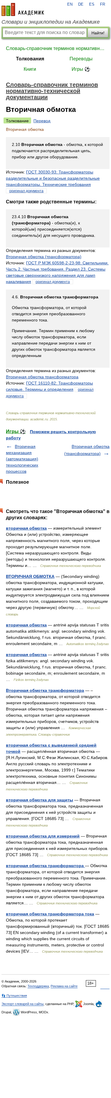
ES (91, 4)
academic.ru (22, 9)
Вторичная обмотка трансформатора (42, 376)
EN (70, 4)
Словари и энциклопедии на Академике (50, 22)
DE (80, 4)
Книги (30, 69)
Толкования (30, 58)
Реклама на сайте (64, 986)
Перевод (41, 120)
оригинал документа (26, 191)
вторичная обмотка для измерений (43, 836)
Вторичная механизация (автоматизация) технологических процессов (22, 459)
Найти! (97, 32)
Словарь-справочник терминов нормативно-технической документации (55, 48)
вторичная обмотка (26, 528)
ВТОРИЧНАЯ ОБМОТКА (30, 576)
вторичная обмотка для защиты (39, 800)
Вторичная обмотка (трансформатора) (43, 256)
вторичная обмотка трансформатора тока (50, 913)
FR (102, 4)
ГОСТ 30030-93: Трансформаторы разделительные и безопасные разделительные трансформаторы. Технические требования (53, 178)
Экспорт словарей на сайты (22, 1004)
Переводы (81, 58)
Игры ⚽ (81, 69)
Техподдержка (38, 986)
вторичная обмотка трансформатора (45, 865)
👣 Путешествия (14, 995)
